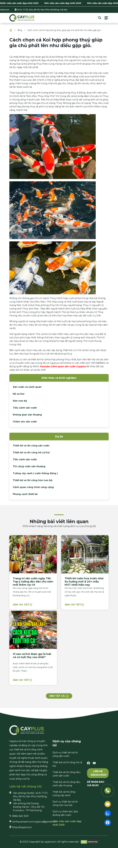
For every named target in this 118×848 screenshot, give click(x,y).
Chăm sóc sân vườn (25, 421)
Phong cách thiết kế (25, 494)
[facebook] (88, 762)
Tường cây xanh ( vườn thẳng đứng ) (35, 473)
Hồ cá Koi (18, 394)
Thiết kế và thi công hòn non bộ (32, 480)
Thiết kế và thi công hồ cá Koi (31, 452)
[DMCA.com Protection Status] (89, 841)
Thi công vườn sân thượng (29, 466)
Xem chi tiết (21, 604)
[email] (107, 803)
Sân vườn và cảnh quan (27, 387)
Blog (19, 30)
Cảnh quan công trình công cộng (33, 487)
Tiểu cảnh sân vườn (25, 407)
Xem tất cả (57, 696)
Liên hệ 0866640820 (98, 773)
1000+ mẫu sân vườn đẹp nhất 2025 (19, 3)
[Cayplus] (21, 17)
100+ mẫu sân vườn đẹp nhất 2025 (62, 3)
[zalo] (107, 813)
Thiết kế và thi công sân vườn (31, 445)
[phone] (107, 790)
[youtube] (94, 762)
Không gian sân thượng (27, 414)
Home (10, 30)
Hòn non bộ (20, 400)
